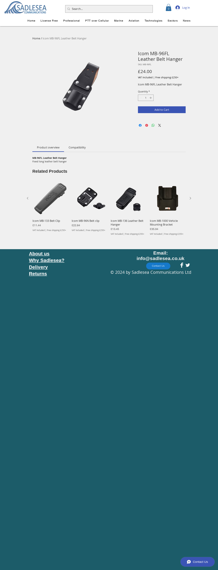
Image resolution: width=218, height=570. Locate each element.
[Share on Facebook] (140, 125)
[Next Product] (190, 198)
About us (39, 253)
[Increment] (151, 98)
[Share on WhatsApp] (153, 125)
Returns (38, 273)
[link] (48, 147)
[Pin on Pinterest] (147, 125)
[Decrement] (140, 98)
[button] (169, 7)
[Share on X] (160, 125)
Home (36, 38)
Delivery (38, 267)
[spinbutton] (146, 98)
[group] (109, 208)
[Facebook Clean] (181, 265)
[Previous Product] (28, 198)
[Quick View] (50, 198)
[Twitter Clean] (187, 265)
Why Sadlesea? (46, 260)
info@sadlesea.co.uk (160, 258)
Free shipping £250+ (166, 77)
